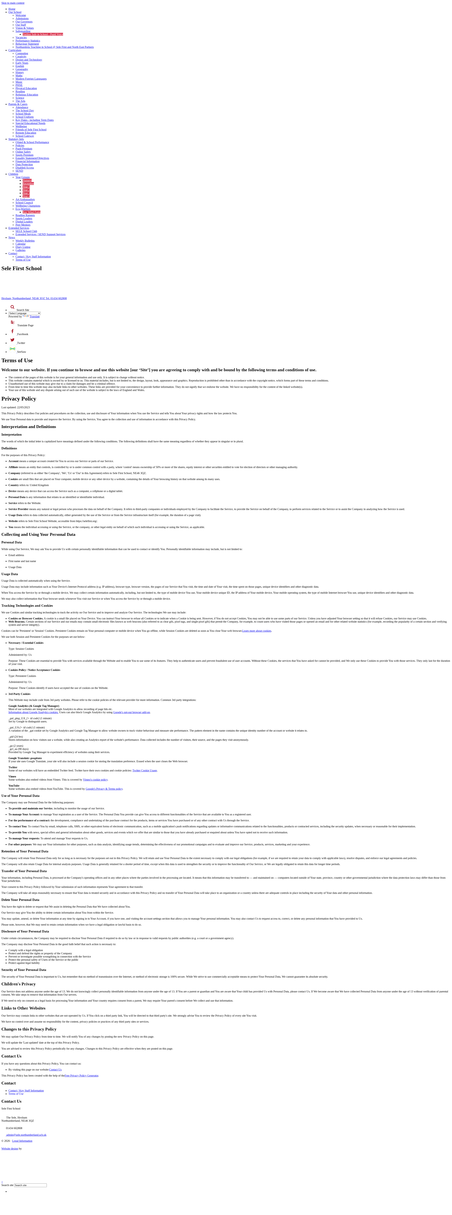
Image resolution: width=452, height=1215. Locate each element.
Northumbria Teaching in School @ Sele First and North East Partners (55, 47)
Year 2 (26, 189)
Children (13, 173)
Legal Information (22, 1140)
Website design (9, 1148)
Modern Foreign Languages (31, 78)
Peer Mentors (23, 224)
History (20, 72)
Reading (20, 91)
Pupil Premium (24, 148)
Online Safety (23, 151)
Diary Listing (23, 247)
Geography (22, 69)
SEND (19, 170)
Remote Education (26, 132)
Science (20, 97)
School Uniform (25, 116)
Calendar (21, 243)
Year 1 (26, 186)
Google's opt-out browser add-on (131, 712)
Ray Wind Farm (31, 212)
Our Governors (24, 21)
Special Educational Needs (30, 123)
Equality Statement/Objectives (32, 158)
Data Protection (24, 164)
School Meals (23, 113)
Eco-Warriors (23, 208)
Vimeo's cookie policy (95, 779)
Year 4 (26, 196)
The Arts (20, 100)
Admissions (22, 18)
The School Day (25, 110)
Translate (35, 316)
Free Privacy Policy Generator (81, 1075)
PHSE (19, 85)
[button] (12, 307)
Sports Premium (24, 154)
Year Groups (23, 177)
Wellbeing (21, 126)
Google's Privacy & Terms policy (104, 788)
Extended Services (18, 227)
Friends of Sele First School (31, 129)
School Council (24, 202)
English (20, 66)
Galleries (20, 250)
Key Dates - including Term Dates (35, 120)
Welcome (21, 15)
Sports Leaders (24, 218)
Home (11, 8)
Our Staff (21, 24)
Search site (7, 1185)
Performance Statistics (28, 40)
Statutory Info (16, 139)
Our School (14, 12)
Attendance (22, 107)
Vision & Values (25, 27)
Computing (22, 53)
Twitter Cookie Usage (144, 770)
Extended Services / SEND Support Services (41, 234)
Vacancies (21, 37)
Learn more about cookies (256, 630)
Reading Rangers (25, 215)
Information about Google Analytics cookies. (33, 712)
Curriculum (14, 50)
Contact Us (55, 1069)
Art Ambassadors (25, 199)
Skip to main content (12, 2)
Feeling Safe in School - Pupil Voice (43, 34)
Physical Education (26, 88)
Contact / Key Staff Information (33, 256)
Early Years (22, 62)
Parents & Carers (17, 104)
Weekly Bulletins (25, 240)
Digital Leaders (24, 221)
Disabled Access (25, 167)
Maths (19, 75)
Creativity (21, 56)
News (11, 237)
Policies (20, 145)
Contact (12, 253)
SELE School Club (26, 231)
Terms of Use (23, 259)
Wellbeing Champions (28, 205)
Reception (28, 183)
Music (19, 81)
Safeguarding (23, 31)
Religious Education (27, 94)
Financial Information (28, 161)
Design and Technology (29, 59)
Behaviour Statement (27, 43)
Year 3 (26, 193)
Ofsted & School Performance (32, 142)
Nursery (27, 180)
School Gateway (25, 135)
